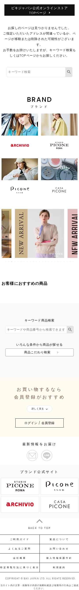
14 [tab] (46, 261)
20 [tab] (64, 261)
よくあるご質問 (19, 548)
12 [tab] (40, 261)
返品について (59, 539)
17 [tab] (55, 261)
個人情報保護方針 (59, 558)
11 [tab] (37, 261)
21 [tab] (67, 261)
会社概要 (19, 558)
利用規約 (59, 567)
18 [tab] (58, 261)
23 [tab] (73, 261)
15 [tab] (49, 261)
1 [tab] (6, 261)
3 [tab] (12, 261)
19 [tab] (61, 261)
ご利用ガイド (20, 539)
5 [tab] (18, 261)
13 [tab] (43, 261)
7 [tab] (24, 261)
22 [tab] (70, 261)
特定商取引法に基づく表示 (19, 567)
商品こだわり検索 (37, 352)
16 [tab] (52, 261)
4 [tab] (15, 261)
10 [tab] (33, 261)
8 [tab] (27, 261)
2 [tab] (9, 261)
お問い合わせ (59, 548)
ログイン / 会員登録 (39, 423)
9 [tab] (30, 261)
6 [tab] (21, 261)
